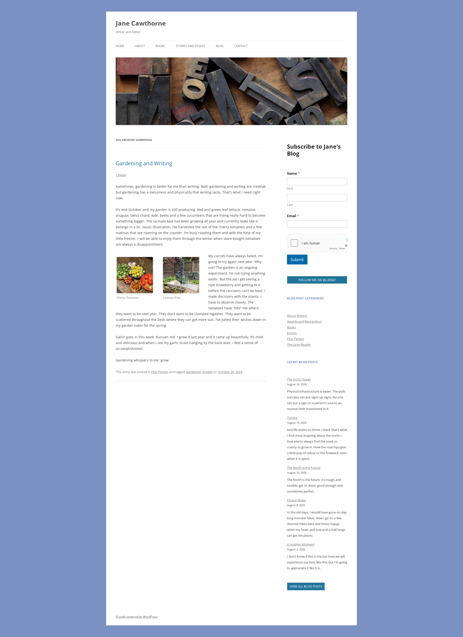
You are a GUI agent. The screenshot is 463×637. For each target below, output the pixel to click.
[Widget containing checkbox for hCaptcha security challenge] (317, 243)
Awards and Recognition (304, 321)
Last (290, 205)
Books (160, 46)
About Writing (297, 315)
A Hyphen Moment (300, 544)
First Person (159, 372)
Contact (241, 46)
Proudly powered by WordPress (137, 617)
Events (292, 333)
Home (120, 46)
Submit (297, 259)
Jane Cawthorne (141, 23)
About (140, 46)
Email (293, 216)
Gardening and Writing (144, 163)
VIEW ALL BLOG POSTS (306, 586)
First (290, 188)
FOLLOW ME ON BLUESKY (317, 280)
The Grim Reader (299, 344)
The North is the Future (303, 467)
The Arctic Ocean (299, 379)
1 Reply (121, 175)
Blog (220, 46)
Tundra (292, 417)
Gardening (193, 372)
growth (207, 372)
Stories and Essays (190, 46)
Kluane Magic (296, 500)
